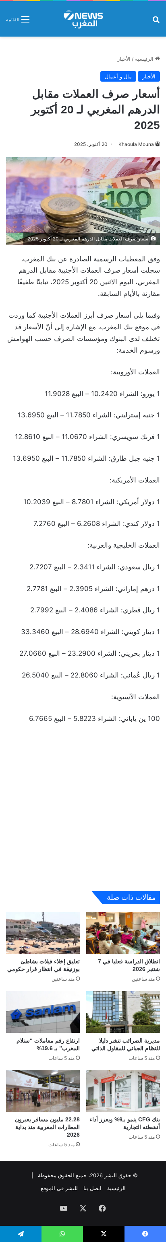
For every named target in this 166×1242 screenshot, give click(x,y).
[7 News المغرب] (82, 19)
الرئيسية (145, 58)
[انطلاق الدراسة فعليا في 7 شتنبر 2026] (123, 933)
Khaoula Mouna (136, 144)
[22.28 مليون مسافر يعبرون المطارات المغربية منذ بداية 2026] (43, 1091)
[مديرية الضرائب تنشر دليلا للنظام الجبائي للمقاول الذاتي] (123, 1012)
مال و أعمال (118, 76)
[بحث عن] (156, 22)
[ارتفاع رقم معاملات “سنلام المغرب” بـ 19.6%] (43, 1012)
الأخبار (124, 58)
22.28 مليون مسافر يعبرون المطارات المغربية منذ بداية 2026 (47, 1127)
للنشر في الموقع (59, 1188)
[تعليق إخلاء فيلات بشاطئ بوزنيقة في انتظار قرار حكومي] (43, 933)
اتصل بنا (92, 1188)
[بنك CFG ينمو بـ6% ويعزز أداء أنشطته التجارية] (123, 1091)
